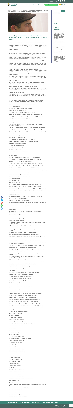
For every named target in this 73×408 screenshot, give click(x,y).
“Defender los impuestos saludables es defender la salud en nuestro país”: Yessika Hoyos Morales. (59, 42)
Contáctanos (40, 4)
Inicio (27, 4)
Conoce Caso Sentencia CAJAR (51, 4)
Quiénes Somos (32, 4)
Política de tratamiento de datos (50, 402)
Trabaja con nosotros (25, 402)
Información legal (36, 402)
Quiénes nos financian (13, 402)
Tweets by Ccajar (57, 25)
